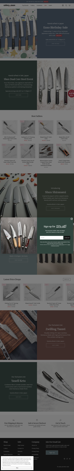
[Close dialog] (72, 219)
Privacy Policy (28, 463)
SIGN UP (67, 237)
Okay (17, 467)
